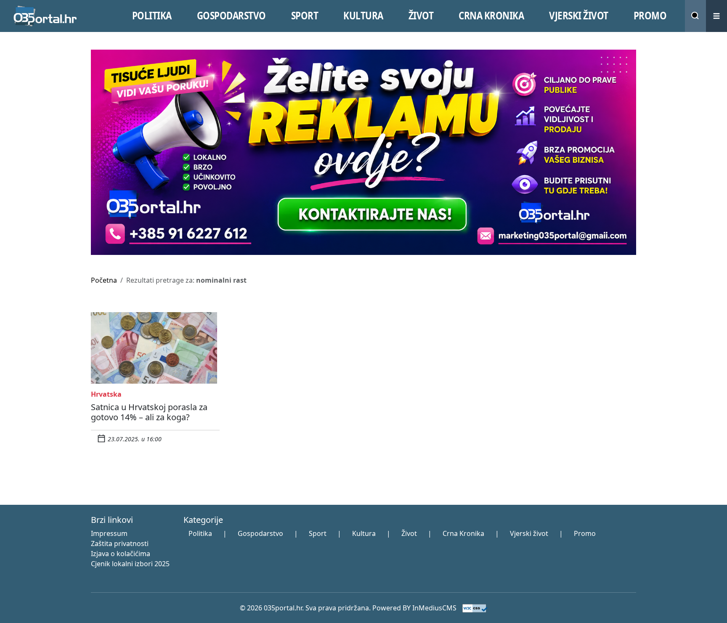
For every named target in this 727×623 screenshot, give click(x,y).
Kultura (364, 533)
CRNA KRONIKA (491, 15)
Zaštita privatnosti (120, 543)
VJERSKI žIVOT (578, 15)
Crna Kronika (463, 533)
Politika (200, 533)
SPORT (304, 15)
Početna (104, 280)
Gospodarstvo (260, 533)
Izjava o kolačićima (120, 553)
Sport (317, 533)
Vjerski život (529, 533)
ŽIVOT (421, 15)
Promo (585, 533)
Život (409, 533)
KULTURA (363, 15)
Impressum (109, 533)
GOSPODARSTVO (231, 15)
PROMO (650, 15)
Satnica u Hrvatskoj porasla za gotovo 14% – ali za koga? (149, 412)
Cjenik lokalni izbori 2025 (130, 563)
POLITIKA (152, 15)
